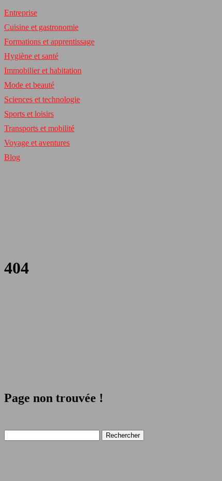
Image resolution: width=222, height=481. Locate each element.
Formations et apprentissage (49, 41)
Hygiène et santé (31, 56)
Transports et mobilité (39, 128)
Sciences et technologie (42, 99)
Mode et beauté (29, 85)
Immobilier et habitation (43, 70)
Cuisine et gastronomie (41, 27)
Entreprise (20, 12)
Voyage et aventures (37, 142)
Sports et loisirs (29, 113)
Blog (12, 157)
